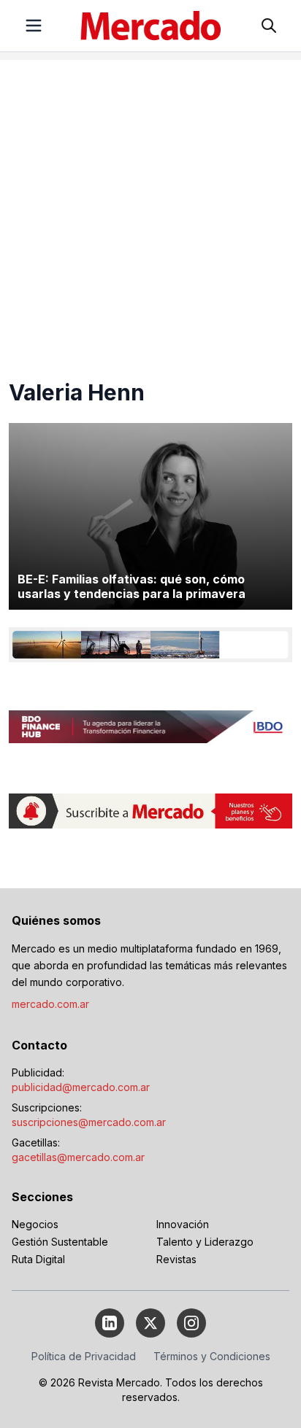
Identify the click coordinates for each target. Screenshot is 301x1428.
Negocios (35, 1224)
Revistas (176, 1259)
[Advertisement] (150, 210)
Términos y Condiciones (211, 1356)
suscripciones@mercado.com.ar (89, 1122)
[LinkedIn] (109, 1323)
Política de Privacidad (83, 1356)
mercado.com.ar (50, 1004)
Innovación (182, 1224)
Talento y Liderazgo (205, 1241)
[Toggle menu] (34, 25)
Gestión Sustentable (60, 1241)
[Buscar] (268, 25)
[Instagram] (191, 1323)
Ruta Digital (38, 1259)
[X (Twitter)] (150, 1323)
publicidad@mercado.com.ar (81, 1087)
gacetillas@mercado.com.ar (78, 1157)
